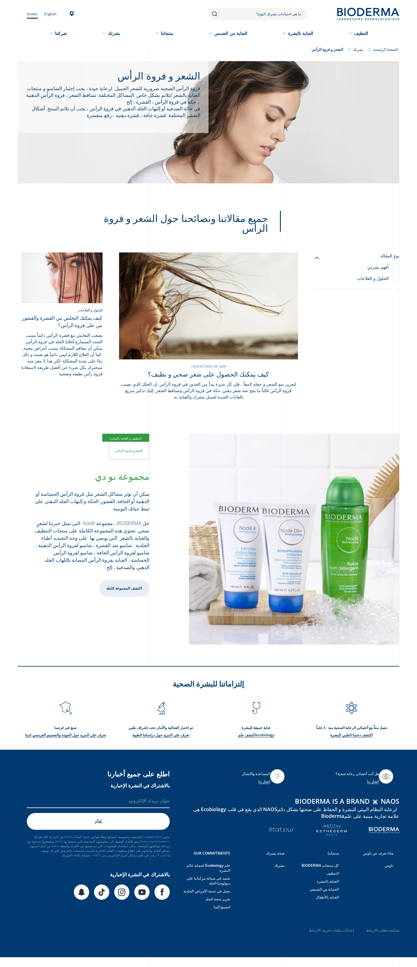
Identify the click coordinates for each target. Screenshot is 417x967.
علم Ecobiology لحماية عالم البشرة (208, 868)
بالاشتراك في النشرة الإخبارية (140, 785)
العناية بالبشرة (300, 33)
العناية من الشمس (230, 33)
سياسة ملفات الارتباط (382, 930)
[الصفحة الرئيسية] (368, 13)
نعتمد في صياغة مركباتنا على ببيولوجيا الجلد (208, 881)
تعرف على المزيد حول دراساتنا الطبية (160, 734)
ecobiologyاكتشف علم (256, 734)
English (50, 14)
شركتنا (61, 33)
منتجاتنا (167, 33)
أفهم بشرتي (378, 267)
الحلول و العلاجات (373, 278)
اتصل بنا (373, 781)
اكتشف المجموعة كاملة (124, 588)
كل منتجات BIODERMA (320, 865)
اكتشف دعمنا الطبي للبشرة (351, 734)
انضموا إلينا (222, 907)
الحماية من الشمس (324, 889)
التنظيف (361, 33)
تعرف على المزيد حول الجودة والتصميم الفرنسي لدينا (65, 734)
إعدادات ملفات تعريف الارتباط (331, 930)
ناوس (389, 865)
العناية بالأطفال (327, 897)
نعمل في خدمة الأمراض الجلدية (206, 891)
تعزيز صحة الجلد (217, 899)
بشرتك (114, 33)
